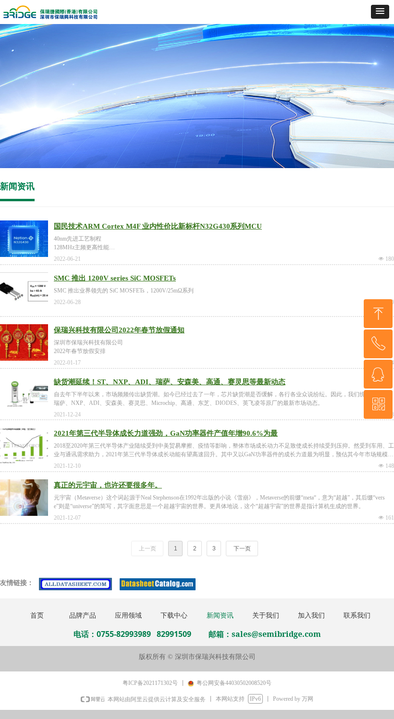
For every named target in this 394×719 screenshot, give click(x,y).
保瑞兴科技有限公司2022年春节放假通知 (119, 330)
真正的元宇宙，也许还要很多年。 (108, 485)
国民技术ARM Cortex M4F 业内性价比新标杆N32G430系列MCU (158, 226)
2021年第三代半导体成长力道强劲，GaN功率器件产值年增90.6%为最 (166, 433)
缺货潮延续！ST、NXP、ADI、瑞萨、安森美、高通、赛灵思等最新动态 (169, 382)
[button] (380, 12)
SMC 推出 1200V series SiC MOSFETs (115, 278)
